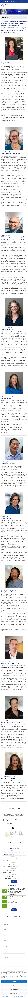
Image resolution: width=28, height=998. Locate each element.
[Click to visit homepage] (5, 6)
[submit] (18, 1)
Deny (14, 985)
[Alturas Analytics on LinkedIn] (13, 828)
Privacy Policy (22, 996)
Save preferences (14, 993)
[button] (26, 968)
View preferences (14, 989)
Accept (14, 981)
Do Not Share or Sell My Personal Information (10, 996)
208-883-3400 (9, 823)
